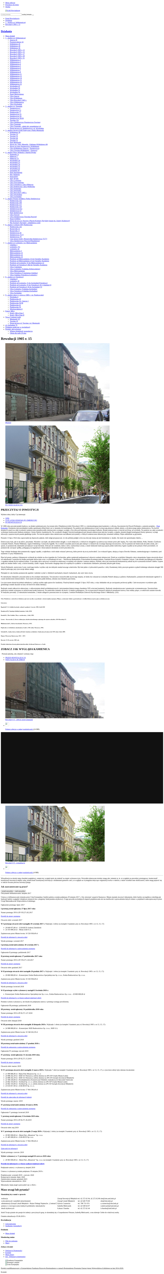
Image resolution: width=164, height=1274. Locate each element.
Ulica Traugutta (15, 124)
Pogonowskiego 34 (16, 42)
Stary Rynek (14, 179)
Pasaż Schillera (15, 219)
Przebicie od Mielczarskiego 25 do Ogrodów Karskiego (29, 261)
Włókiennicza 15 (16, 80)
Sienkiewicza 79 (15, 237)
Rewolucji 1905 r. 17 (17, 54)
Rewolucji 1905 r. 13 (17, 50)
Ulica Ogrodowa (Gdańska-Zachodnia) (23, 291)
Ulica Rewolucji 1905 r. (18, 100)
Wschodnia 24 (15, 164)
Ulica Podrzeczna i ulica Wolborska (22, 187)
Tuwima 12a (14, 120)
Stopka (7, 7)
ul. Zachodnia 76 (11, 325)
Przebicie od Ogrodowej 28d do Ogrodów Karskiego (28, 265)
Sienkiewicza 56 (15, 233)
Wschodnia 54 (15, 92)
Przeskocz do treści (12, 5)
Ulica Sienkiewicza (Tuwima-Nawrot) (23, 217)
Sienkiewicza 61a (16, 209)
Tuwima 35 (14, 136)
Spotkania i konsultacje (13, 1226)
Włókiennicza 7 (15, 70)
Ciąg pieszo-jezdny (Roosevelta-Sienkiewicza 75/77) (28, 239)
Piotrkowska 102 (16, 201)
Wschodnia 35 (15, 166)
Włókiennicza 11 (16, 74)
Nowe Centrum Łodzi (13, 317)
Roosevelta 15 (15, 229)
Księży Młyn (10, 311)
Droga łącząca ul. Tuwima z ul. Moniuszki (25, 323)
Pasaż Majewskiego (17, 94)
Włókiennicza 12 (16, 76)
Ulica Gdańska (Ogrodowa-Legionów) (23, 275)
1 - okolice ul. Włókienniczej (15, 22)
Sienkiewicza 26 (15, 116)
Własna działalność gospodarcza (21, 331)
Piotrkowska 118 (16, 207)
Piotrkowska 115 (16, 205)
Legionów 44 (14, 249)
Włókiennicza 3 (15, 62)
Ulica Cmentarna (16, 267)
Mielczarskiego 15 (16, 253)
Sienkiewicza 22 (15, 114)
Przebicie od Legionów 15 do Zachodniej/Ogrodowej (29, 283)
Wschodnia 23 (15, 162)
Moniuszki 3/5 (15, 319)
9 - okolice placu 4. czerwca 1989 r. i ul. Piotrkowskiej (24, 295)
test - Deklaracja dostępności (15, 1257)
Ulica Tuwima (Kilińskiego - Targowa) (23, 150)
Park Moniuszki (15, 142)
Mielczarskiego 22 (16, 255)
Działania (8, 20)
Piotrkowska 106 (16, 203)
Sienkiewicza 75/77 (17, 235)
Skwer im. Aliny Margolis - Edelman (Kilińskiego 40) (29, 144)
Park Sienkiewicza (16, 213)
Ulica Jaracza (14, 96)
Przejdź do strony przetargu (10, 916)
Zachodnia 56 (15, 170)
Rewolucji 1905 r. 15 (12, 24)
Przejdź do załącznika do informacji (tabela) (16, 1097)
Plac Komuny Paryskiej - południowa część (25, 223)
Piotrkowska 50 (15, 307)
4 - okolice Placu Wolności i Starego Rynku (20, 152)
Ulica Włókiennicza (17, 102)
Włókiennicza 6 (15, 68)
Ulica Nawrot (14, 215)
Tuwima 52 (14, 140)
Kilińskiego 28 (15, 46)
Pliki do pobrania (11, 1241)
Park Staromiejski (16, 172)
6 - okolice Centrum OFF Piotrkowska (18, 225)
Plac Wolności (15, 174)
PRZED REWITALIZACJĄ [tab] (15, 658)
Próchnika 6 (14, 297)
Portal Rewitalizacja (12, 18)
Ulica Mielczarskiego (17, 271)
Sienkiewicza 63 (15, 211)
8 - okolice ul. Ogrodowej (14, 277)
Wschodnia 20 (15, 160)
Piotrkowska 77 (15, 112)
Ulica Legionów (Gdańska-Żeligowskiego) (25, 269)
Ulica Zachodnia (16, 197)
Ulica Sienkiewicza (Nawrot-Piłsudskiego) (25, 241)
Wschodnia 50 (15, 88)
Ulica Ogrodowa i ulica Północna (21, 185)
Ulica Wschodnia (16, 104)
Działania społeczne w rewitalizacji (17, 327)
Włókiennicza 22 (16, 84)
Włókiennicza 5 (15, 66)
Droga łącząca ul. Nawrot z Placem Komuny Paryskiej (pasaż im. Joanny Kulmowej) (40, 221)
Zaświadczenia (10, 1224)
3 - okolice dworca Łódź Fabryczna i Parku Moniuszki (24, 130)
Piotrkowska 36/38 (16, 303)
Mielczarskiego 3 (16, 251)
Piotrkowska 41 (15, 305)
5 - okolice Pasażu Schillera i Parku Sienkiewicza (22, 199)
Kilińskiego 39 (15, 132)
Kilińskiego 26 (15, 44)
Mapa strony (9, 1255)
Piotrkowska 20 (15, 299)
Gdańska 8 (13, 279)
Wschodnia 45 (15, 86)
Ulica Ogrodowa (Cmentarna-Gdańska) (24, 273)
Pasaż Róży (14, 177)
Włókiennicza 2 (15, 60)
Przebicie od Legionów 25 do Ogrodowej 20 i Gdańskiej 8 (30, 285)
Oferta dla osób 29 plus (18, 333)
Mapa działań (10, 36)
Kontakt (8, 1253)
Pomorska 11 (14, 154)
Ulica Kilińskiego (16, 98)
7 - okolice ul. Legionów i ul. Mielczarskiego (21, 243)
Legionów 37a (15, 247)
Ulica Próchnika (15, 191)
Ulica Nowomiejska (17, 183)
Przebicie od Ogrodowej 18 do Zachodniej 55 (26, 287)
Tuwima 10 (14, 321)
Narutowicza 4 (15, 108)
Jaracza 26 (13, 40)
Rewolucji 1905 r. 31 (17, 58)
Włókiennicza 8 (15, 72)
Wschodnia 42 (15, 168)
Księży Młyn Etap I (17, 313)
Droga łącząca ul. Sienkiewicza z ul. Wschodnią (27, 128)
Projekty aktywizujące (13, 329)
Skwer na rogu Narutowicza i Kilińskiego (24, 146)
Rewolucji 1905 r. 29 (17, 56)
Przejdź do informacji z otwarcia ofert (14, 937)
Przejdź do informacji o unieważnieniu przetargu (18, 949)
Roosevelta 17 (15, 231)
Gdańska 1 (13, 245)
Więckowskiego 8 (16, 309)
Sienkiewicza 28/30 (17, 118)
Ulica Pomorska (15, 189)
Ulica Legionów (15, 181)
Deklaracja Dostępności (13, 1251)
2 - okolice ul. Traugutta (13, 106)
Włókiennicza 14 (16, 78)
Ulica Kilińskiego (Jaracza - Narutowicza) (24, 148)
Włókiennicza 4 (15, 64)
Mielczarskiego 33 (16, 257)
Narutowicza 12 (15, 110)
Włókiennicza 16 (16, 82)
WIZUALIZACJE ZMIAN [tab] (15, 660)
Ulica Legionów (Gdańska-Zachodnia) (23, 289)
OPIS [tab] (7, 518)
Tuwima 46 (14, 138)
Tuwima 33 (14, 134)
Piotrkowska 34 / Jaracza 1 (19, 301)
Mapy (7, 1243)
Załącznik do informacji (9, 1148)
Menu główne (10, 3)
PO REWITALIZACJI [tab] (13, 522)
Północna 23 (14, 158)
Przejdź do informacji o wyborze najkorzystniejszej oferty (21, 998)
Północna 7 (14, 156)
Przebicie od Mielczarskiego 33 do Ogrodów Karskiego (29, 259)
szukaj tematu (27, 14)
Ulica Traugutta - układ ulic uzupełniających (25, 126)
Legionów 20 (14, 281)
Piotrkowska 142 (16, 227)
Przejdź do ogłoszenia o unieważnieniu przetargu (18, 1047)
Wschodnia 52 (15, 90)
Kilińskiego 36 (15, 48)
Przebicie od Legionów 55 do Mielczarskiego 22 (27, 263)
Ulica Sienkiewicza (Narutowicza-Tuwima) (25, 122)
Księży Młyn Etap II (17, 315)
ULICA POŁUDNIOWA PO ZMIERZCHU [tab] (21, 520)
